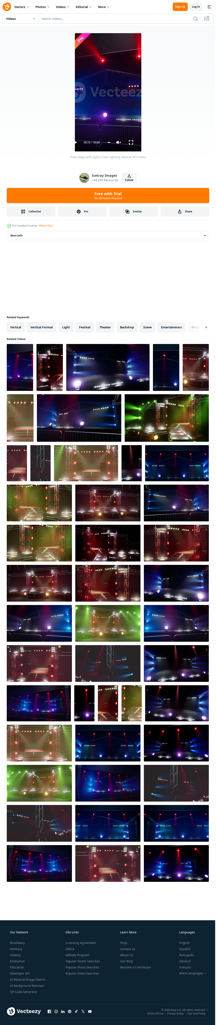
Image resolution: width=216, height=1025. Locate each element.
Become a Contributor (135, 967)
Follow (128, 180)
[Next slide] (199, 327)
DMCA (69, 949)
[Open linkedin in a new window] (63, 1011)
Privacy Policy (172, 1013)
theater (105, 327)
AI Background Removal (26, 986)
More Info (16, 235)
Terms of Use (152, 1013)
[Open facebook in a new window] (49, 1011)
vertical (15, 327)
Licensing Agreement (80, 943)
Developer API (19, 973)
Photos (40, 7)
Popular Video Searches (82, 973)
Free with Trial (106, 195)
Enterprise (16, 961)
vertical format (41, 327)
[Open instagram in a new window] (56, 1011)
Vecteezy (15, 949)
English (182, 943)
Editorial (82, 7)
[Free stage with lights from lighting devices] (20, 367)
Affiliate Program (77, 955)
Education (16, 967)
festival (84, 327)
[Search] (192, 18)
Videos (61, 7)
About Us (126, 955)
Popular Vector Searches (82, 961)
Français (182, 967)
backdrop (127, 327)
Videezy (14, 955)
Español (182, 949)
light (66, 327)
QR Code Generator (23, 992)
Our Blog (126, 961)
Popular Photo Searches (82, 967)
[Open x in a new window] (83, 1011)
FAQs (123, 943)
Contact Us (127, 949)
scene (147, 327)
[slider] (107, 142)
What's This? (46, 225)
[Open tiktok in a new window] (76, 1011)
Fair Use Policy (193, 1013)
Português (184, 955)
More (102, 7)
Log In (193, 6)
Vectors (19, 7)
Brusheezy (16, 943)
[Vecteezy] (7, 7)
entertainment (171, 327)
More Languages (188, 973)
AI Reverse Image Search (27, 979)
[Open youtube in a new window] (90, 1011)
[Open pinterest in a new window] (69, 1011)
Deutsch (182, 961)
